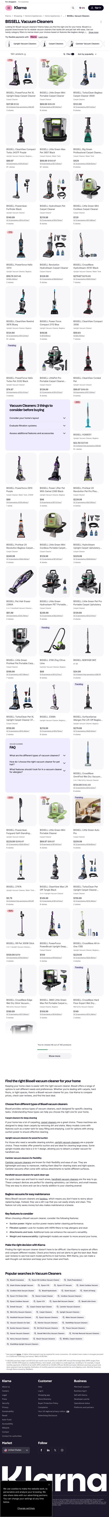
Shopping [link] (18, 16)
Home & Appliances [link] (33, 16)
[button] (82, 8)
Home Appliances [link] (52, 16)
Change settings (26, 1508)
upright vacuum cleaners (67, 1142)
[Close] (49, 1485)
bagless (44, 1198)
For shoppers (10, 2)
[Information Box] (25, 54)
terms (19, 1354)
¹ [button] (20, 107)
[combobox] (87, 54)
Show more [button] (54, 1056)
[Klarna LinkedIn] (48, 1450)
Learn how (43, 37)
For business (23, 2)
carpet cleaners (48, 1122)
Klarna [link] (8, 16)
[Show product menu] (101, 22)
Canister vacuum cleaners (18, 1162)
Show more (93, 32)
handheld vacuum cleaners (65, 1179)
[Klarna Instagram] (62, 1450)
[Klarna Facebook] (41, 1450)
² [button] (51, 107)
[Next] (100, 43)
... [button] (63, 16)
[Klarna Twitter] (55, 1450)
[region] (26, 1499)
